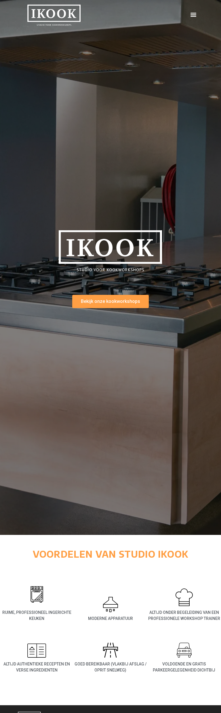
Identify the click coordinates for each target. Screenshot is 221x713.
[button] (193, 14)
